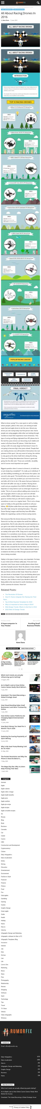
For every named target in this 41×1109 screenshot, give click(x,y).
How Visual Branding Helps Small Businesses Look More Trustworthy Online (13, 707)
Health (3, 917)
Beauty (3, 817)
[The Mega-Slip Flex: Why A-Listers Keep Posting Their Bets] (34, 769)
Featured (3, 880)
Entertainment (5, 870)
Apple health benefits (7, 795)
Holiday (3, 920)
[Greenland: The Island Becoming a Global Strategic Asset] (34, 698)
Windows (4, 1018)
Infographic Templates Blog (9, 939)
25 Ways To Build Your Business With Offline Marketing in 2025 (6, 663)
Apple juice (4, 798)
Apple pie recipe (6, 804)
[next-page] (22, 669)
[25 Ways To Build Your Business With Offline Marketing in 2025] (7, 656)
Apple (3, 785)
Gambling (4, 898)
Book (2, 823)
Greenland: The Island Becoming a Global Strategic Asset (13, 696)
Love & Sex (4, 964)
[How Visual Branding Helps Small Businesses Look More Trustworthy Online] (34, 708)
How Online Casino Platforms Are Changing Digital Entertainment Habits (13, 718)
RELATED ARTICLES (13, 648)
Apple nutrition (5, 801)
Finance (3, 883)
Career (3, 836)
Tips (2, 1002)
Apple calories (5, 788)
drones (13, 614)
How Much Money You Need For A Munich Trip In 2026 (13, 727)
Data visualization (19, 9)
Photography (5, 980)
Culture (3, 851)
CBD (2, 842)
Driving (3, 864)
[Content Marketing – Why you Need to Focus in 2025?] (34, 656)
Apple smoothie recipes (8, 810)
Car (2, 832)
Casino (3, 839)
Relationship (5, 983)
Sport (2, 996)
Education (4, 867)
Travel (3, 1005)
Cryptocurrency (5, 848)
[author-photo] (20, 635)
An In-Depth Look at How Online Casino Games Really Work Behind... (14, 686)
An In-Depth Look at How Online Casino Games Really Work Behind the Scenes (19, 1093)
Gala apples (4, 895)
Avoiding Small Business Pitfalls (33, 624)
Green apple (4, 911)
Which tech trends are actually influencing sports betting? (12, 676)
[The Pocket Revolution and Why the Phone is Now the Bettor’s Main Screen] (34, 759)
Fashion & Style (6, 876)
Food (2, 889)
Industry (3, 930)
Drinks (3, 861)
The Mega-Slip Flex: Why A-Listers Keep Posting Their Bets (13, 768)
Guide (3, 914)
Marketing (4, 967)
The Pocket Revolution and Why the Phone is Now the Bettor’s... (14, 758)
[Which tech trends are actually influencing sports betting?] (34, 678)
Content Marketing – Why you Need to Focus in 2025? (33, 663)
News (2, 974)
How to (3, 927)
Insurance (4, 942)
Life (2, 961)
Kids (2, 952)
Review (3, 986)
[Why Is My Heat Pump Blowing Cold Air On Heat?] (34, 749)
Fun (2, 892)
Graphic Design (5, 908)
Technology (4, 999)
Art (2, 814)
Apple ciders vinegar (7, 792)
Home (2, 7)
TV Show (4, 1008)
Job (2, 949)
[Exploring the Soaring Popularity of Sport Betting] (34, 739)
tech (18, 614)
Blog (2, 820)
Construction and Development (10, 845)
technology (24, 614)
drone (8, 614)
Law (2, 958)
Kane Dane (6, 20)
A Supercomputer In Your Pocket (9, 624)
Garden (3, 905)
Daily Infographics (10, 7)
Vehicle (3, 1011)
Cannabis (4, 829)
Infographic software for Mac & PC (11, 936)
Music (3, 971)
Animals (3, 782)
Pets (2, 977)
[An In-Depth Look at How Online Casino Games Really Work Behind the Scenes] (34, 688)
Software (3, 993)
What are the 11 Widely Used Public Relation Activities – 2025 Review (19, 663)
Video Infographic (6, 1015)
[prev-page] (19, 669)
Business (4, 826)
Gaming (3, 902)
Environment (5, 873)
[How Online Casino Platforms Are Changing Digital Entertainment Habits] (34, 719)
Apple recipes (5, 807)
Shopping (4, 989)
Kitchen (3, 955)
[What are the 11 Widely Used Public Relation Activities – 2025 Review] (20, 656)
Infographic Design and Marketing (11, 933)
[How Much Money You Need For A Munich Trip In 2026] (34, 729)
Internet (3, 946)
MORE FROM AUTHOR (27, 648)
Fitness (3, 886)
